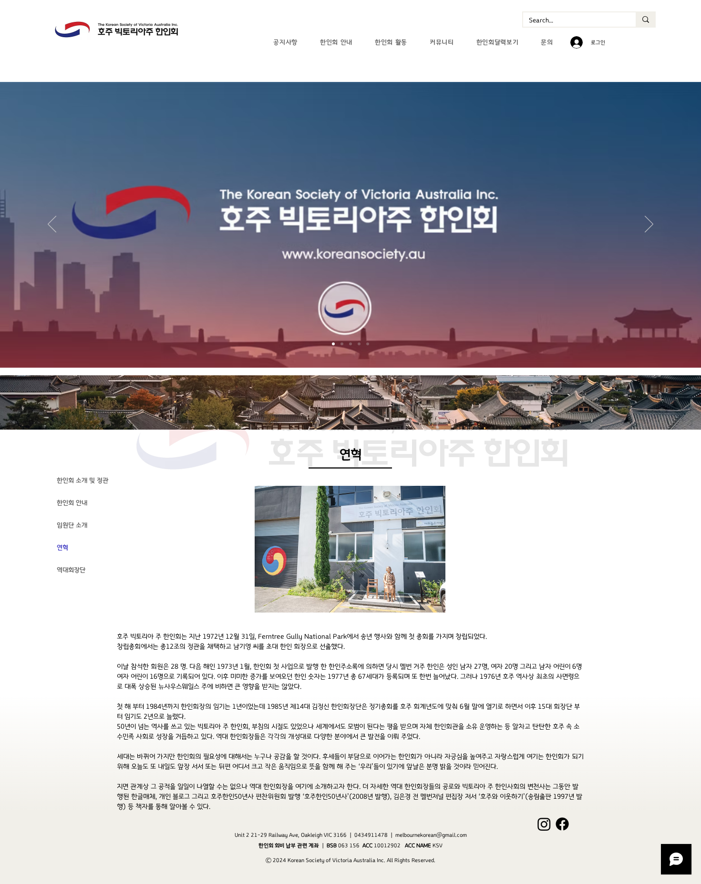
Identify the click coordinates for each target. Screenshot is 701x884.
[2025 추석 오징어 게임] (350, 343)
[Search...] (645, 19)
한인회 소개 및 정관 (82, 480)
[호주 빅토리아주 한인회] (333, 343)
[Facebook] (562, 824)
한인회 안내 (72, 503)
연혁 (62, 547)
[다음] (649, 225)
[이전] (52, 225)
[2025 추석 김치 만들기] (367, 343)
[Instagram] (544, 824)
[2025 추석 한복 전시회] (359, 343)
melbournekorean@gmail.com (431, 835)
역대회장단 (71, 570)
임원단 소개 (72, 525)
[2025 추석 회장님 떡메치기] (341, 343)
